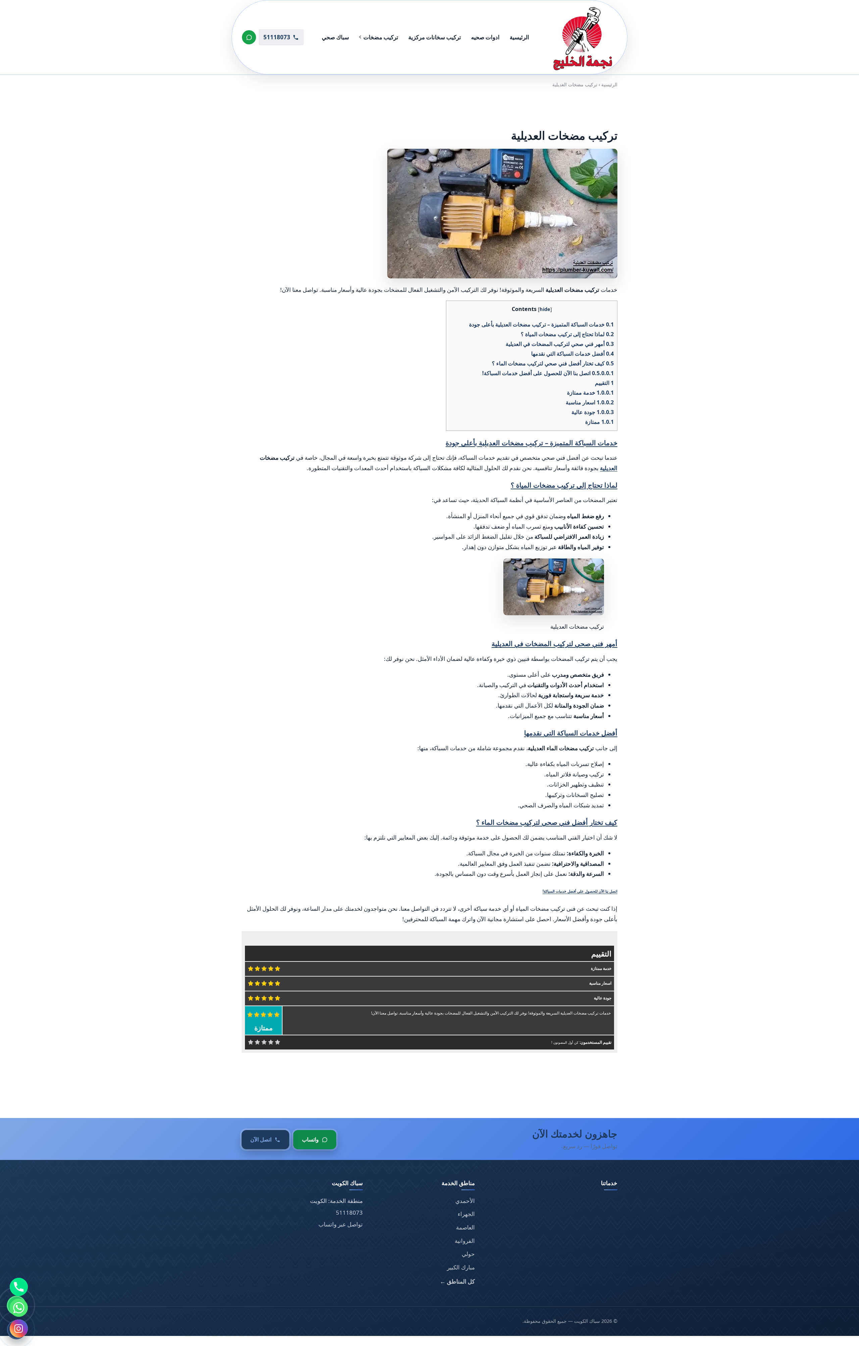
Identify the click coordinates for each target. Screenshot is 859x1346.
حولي (468, 1254)
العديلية (608, 468)
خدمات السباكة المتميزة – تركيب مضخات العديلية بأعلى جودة (541, 324)
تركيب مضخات (380, 37)
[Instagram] (19, 1328)
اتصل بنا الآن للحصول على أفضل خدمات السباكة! (548, 373)
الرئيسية (519, 37)
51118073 (349, 1212)
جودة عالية (592, 412)
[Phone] (19, 1287)
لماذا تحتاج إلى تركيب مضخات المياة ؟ (567, 334)
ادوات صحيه (485, 37)
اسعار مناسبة (590, 402)
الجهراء (466, 1214)
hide (545, 309)
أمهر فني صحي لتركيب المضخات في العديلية (560, 344)
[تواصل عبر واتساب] (249, 37)
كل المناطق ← (457, 1281)
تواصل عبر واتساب (340, 1224)
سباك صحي (335, 37)
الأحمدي (465, 1201)
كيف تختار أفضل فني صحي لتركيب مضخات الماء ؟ (553, 363)
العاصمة (465, 1227)
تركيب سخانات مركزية (434, 37)
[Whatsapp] (19, 1308)
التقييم (604, 383)
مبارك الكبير (461, 1267)
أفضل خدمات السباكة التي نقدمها (572, 353)
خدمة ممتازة (590, 392)
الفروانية (465, 1241)
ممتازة (599, 421)
